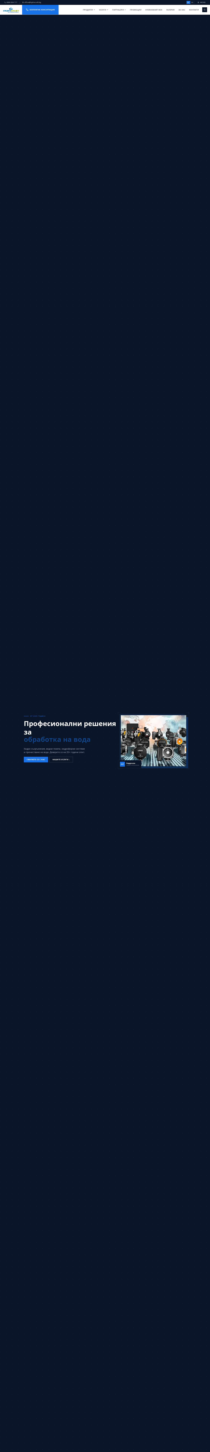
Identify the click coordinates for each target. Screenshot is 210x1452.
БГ (188, 2)
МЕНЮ (203, 2)
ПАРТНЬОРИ (118, 10)
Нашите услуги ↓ (61, 759)
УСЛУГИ (102, 10)
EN (192, 2)
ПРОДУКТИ (88, 10)
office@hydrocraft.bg (32, 2)
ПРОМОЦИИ (135, 10)
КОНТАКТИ (194, 10)
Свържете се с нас (36, 759)
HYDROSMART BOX (153, 10)
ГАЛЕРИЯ (170, 10)
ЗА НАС (182, 10)
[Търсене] (204, 9)
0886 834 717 (12, 2)
